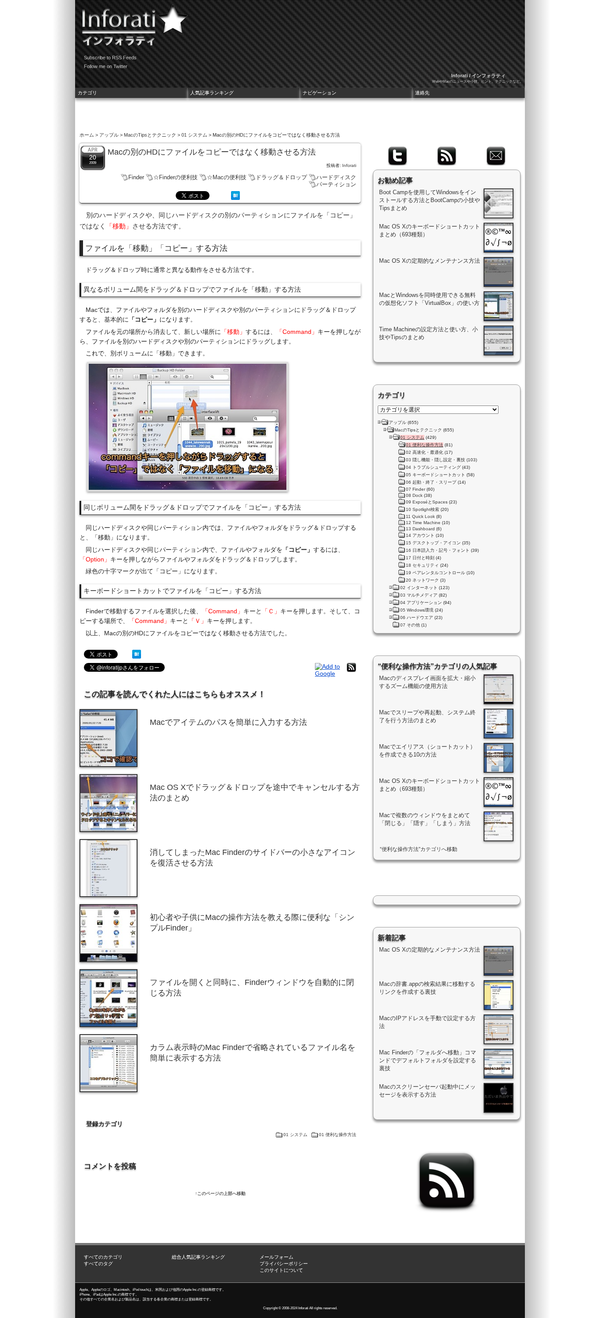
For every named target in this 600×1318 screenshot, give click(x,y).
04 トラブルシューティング (433, 467)
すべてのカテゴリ (103, 1257)
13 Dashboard (420, 528)
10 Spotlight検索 (422, 509)
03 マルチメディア (418, 595)
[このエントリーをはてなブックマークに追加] (235, 197)
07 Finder (415, 489)
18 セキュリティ (422, 565)
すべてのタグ (98, 1263)
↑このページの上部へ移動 (220, 1193)
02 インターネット (418, 587)
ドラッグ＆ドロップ (281, 177)
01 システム (194, 135)
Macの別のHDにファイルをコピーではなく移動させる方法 (212, 152)
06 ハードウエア (416, 617)
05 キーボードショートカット (435, 474)
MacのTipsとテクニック (150, 135)
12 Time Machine (423, 522)
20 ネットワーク (422, 580)
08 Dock (414, 495)
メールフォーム (276, 1257)
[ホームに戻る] (132, 22)
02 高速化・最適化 (424, 452)
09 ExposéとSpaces (427, 502)
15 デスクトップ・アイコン (433, 542)
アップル (109, 135)
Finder (136, 177)
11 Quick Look (420, 516)
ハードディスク (336, 177)
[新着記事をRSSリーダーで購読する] (351, 671)
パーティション (336, 184)
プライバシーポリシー (284, 1263)
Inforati (349, 165)
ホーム (87, 135)
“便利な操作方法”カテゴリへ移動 (418, 849)
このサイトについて (281, 1270)
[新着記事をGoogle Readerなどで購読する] (328, 673)
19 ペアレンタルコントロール (435, 572)
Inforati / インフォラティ (478, 75)
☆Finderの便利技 (175, 177)
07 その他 (410, 625)
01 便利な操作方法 (337, 1134)
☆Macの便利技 (226, 177)
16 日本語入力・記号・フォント (438, 550)
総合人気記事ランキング (198, 1257)
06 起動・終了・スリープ (431, 482)
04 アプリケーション (421, 602)
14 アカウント (420, 535)
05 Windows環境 (417, 610)
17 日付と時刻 (420, 557)
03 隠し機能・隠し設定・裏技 (435, 459)
